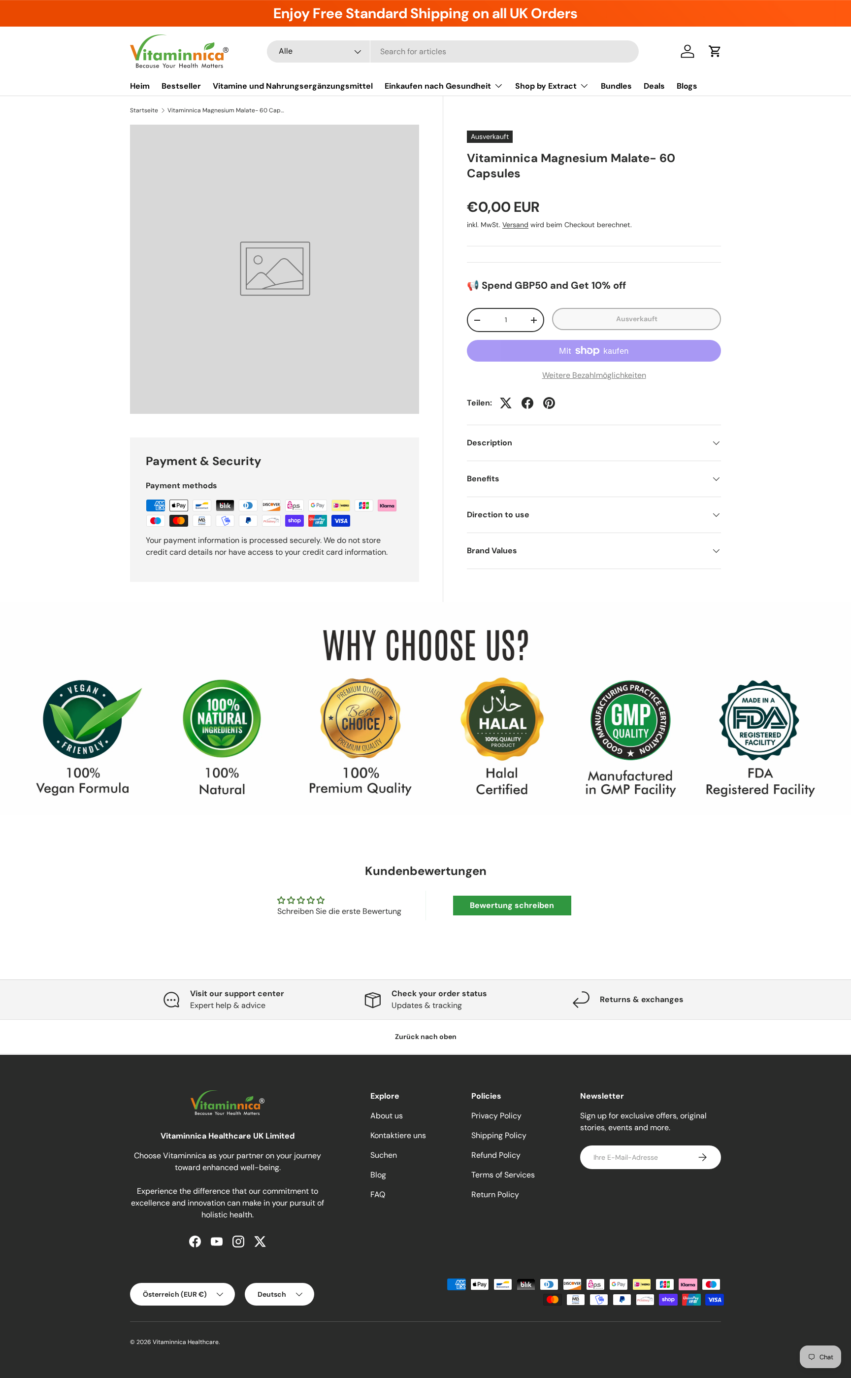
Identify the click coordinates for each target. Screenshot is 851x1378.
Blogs (687, 86)
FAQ (377, 1194)
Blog (378, 1175)
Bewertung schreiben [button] (512, 905)
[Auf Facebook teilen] (527, 403)
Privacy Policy (496, 1115)
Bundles (616, 86)
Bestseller (181, 86)
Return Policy (495, 1194)
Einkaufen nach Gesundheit (438, 86)
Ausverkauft (636, 319)
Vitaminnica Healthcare (186, 1342)
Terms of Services (503, 1175)
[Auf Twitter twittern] (506, 403)
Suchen (383, 1155)
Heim (140, 86)
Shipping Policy (498, 1135)
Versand (515, 224)
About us (386, 1115)
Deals (654, 86)
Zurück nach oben (426, 1036)
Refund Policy (496, 1155)
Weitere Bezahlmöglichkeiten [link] (594, 375)
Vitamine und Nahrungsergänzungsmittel (293, 86)
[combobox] (453, 51)
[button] (715, 51)
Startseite (144, 110)
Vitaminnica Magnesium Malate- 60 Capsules (226, 110)
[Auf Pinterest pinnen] (549, 403)
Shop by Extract (546, 86)
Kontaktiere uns (398, 1135)
